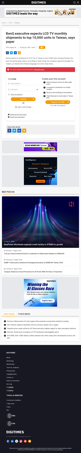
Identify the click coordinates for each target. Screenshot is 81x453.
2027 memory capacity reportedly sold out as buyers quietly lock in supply (32, 325)
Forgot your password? (17, 117)
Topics (8, 407)
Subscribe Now (39, 69)
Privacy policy (10, 371)
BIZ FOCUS (8, 192)
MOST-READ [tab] (9, 314)
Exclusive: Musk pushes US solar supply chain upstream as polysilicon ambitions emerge (38, 321)
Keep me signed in (16, 94)
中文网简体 (9, 391)
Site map (9, 384)
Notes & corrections (12, 381)
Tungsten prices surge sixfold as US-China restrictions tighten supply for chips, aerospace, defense (41, 328)
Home (4, 23)
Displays (17, 23)
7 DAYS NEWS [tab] (24, 314)
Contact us (9, 377)
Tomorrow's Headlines (13, 400)
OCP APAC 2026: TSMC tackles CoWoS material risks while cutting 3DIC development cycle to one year (41, 337)
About (8, 357)
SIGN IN (23, 99)
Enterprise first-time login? (18, 114)
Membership (10, 364)
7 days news (10, 403)
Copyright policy (11, 374)
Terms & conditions (12, 367)
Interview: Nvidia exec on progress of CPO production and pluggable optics (33, 332)
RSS (7, 410)
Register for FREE (57, 102)
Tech (10, 23)
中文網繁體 (9, 387)
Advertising (9, 361)
